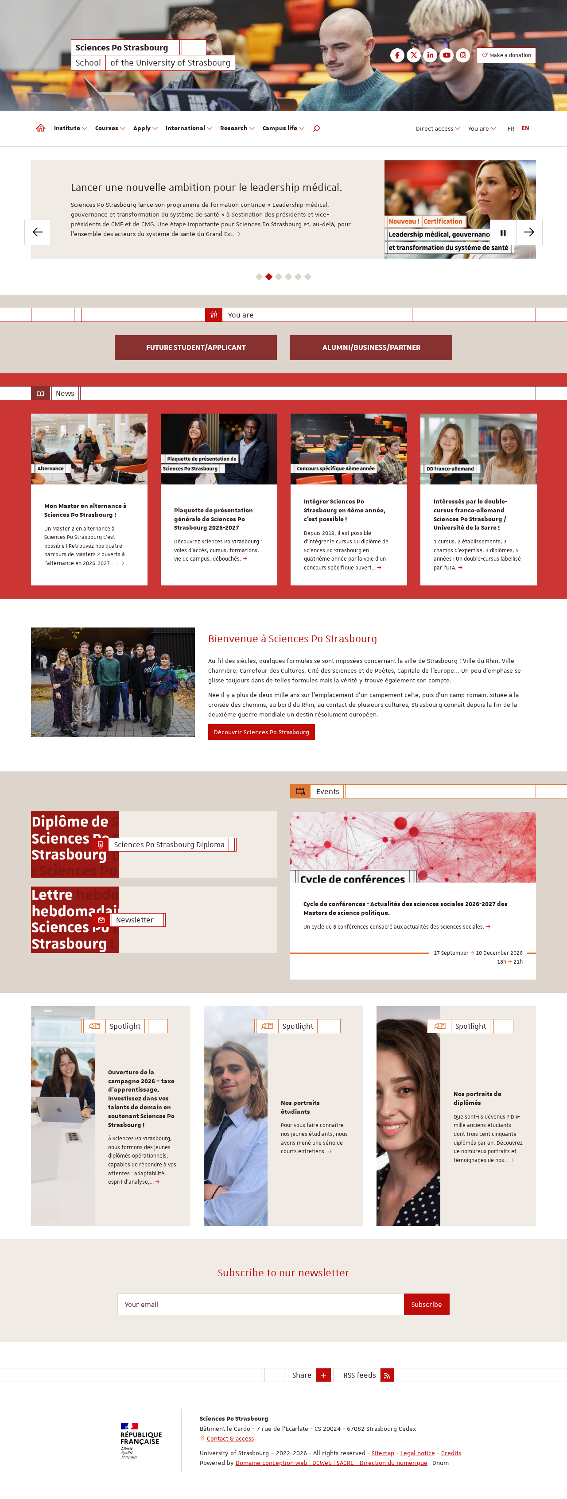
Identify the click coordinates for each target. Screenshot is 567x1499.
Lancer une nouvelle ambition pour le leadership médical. (206, 187)
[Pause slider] (503, 232)
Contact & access (230, 1438)
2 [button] (269, 277)
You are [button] (478, 128)
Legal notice (417, 1453)
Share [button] (302, 1375)
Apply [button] (142, 128)
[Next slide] (529, 232)
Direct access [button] (434, 128)
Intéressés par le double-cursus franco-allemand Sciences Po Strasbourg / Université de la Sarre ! (470, 515)
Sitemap (383, 1453)
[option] (283, 209)
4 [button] (288, 277)
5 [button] (298, 277)
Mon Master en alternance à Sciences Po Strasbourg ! (85, 510)
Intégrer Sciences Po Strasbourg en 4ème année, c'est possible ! (344, 510)
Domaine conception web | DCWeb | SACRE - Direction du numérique (331, 1463)
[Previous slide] (37, 232)
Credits (451, 1453)
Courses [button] (106, 128)
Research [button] (234, 128)
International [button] (185, 128)
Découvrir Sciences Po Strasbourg (261, 732)
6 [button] (308, 277)
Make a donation (509, 55)
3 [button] (279, 277)
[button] (317, 128)
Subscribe (427, 1304)
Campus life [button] (280, 128)
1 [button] (259, 277)
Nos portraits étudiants (300, 1107)
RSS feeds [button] (359, 1375)
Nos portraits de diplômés (477, 1098)
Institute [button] (67, 128)
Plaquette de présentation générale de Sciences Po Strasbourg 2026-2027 (213, 519)
